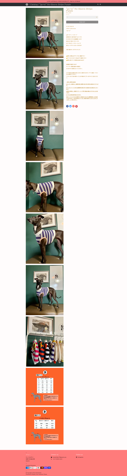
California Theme (42, 474)
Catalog (34, 4)
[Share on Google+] (73, 106)
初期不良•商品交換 (30, 459)
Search (28, 460)
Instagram (80, 457)
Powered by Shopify (31, 474)
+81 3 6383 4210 (57, 459)
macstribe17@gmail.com (59, 457)
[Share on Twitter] (70, 106)
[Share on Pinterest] (76, 106)
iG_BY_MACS (38, 472)
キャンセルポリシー (30, 457)
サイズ (67, 14)
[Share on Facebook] (67, 106)
